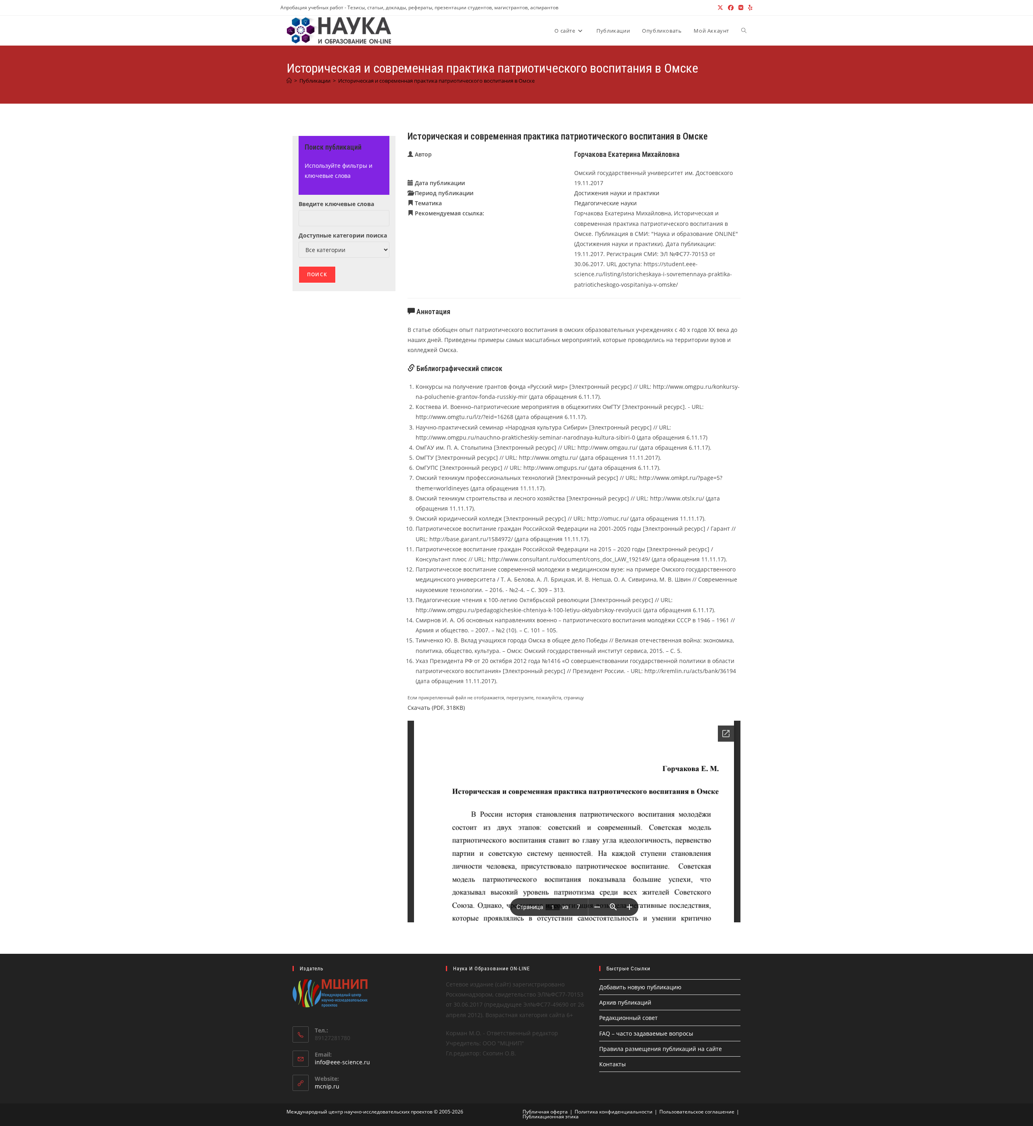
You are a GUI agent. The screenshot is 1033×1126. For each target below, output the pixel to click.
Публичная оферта (545, 1111)
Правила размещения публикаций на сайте (660, 1049)
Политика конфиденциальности (613, 1111)
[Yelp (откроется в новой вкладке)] (749, 8)
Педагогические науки (605, 203)
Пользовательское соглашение (696, 1111)
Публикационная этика (551, 1116)
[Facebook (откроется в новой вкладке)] (731, 8)
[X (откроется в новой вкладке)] (720, 8)
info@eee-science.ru (342, 1062)
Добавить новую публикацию (640, 987)
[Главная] (289, 80)
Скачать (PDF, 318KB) (436, 707)
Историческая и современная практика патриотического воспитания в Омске (436, 80)
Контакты (612, 1064)
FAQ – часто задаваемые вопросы (646, 1033)
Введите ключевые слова (336, 204)
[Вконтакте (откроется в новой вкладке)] (741, 8)
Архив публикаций (625, 1002)
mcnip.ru (327, 1086)
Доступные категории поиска (343, 235)
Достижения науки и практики (616, 193)
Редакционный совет (628, 1018)
